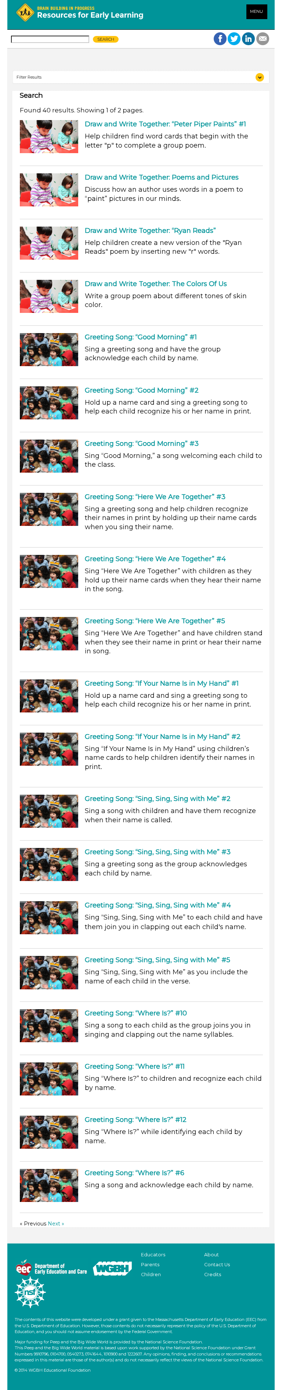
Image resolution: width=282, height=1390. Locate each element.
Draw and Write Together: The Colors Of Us (156, 284)
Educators (153, 1254)
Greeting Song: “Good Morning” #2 (142, 390)
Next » (56, 1223)
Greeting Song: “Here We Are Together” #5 (155, 621)
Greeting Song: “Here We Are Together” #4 (155, 559)
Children (151, 1274)
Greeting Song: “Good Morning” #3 (142, 444)
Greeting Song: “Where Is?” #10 (136, 1013)
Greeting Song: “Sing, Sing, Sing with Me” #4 (158, 905)
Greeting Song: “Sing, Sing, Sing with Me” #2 (158, 799)
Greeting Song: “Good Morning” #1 (141, 337)
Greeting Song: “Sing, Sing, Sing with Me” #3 (158, 852)
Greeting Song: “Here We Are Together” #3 (155, 497)
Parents (150, 1264)
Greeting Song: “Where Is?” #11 (135, 1066)
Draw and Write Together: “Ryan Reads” (150, 231)
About (211, 1254)
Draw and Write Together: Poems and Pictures (162, 177)
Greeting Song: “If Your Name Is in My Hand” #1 (162, 683)
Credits (212, 1274)
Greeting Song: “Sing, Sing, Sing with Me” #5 (157, 960)
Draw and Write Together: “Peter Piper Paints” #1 (165, 124)
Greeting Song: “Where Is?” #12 (136, 1120)
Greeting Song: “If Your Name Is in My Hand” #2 (163, 737)
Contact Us (217, 1264)
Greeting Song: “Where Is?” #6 (134, 1173)
